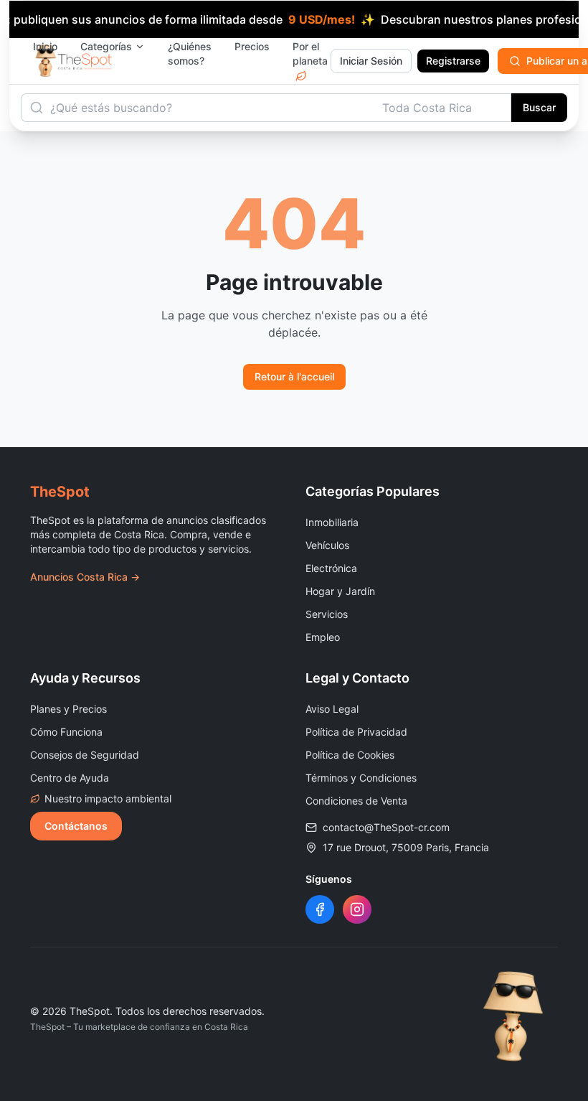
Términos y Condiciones (361, 778)
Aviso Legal (332, 709)
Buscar (539, 107)
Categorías (106, 46)
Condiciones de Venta (356, 801)
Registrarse (453, 61)
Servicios (326, 614)
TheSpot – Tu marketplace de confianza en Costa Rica (139, 1026)
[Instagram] (357, 909)
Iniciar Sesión (371, 61)
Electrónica (331, 568)
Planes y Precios (68, 709)
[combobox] (442, 107)
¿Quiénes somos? (190, 53)
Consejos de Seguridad (84, 755)
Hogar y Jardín (340, 591)
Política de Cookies (349, 755)
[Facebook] (319, 909)
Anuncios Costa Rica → (85, 577)
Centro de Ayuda (69, 778)
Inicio (45, 46)
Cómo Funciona (66, 732)
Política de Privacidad (356, 732)
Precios (252, 46)
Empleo (322, 637)
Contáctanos (76, 826)
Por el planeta (310, 53)
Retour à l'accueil (294, 376)
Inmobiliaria (332, 522)
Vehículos (327, 545)
